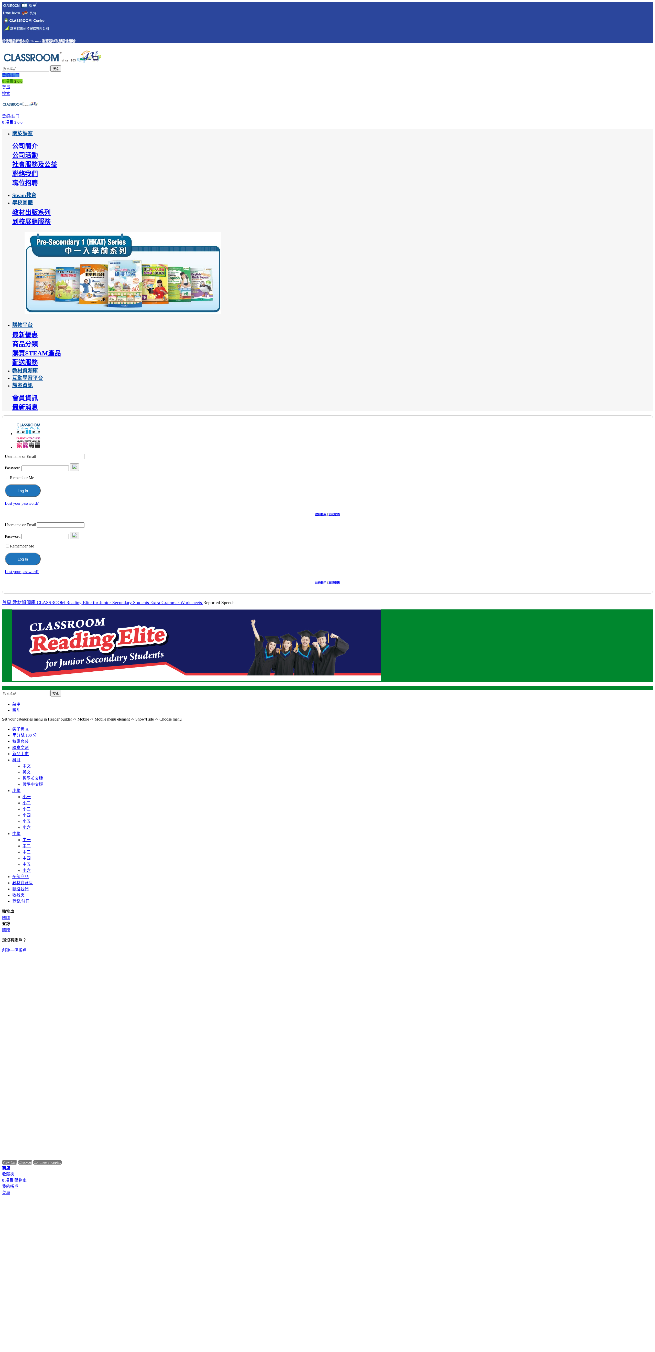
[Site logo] (52, 63)
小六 (27, 827)
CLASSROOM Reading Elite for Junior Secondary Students (93, 602)
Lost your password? (22, 503)
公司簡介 (25, 146)
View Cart (9, 1162)
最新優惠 (25, 334)
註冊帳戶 (320, 514)
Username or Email (20, 456)
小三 (27, 809)
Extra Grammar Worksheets (176, 602)
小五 (27, 821)
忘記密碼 (334, 514)
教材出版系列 (31, 212)
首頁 (7, 602)
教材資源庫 (25, 602)
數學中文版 (33, 784)
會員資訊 (25, 398)
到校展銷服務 (31, 221)
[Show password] (74, 467)
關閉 (6, 917)
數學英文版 (33, 778)
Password (12, 468)
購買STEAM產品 (36, 353)
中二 (27, 846)
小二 (27, 803)
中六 (27, 870)
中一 (27, 840)
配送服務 (25, 362)
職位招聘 (25, 182)
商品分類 (25, 344)
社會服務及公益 (34, 164)
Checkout (25, 1162)
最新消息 (25, 407)
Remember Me (22, 478)
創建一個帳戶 (14, 950)
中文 (27, 766)
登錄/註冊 (21, 901)
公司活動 (25, 155)
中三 (27, 852)
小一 (27, 797)
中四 (27, 858)
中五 (27, 864)
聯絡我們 (25, 173)
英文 (27, 772)
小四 (27, 815)
